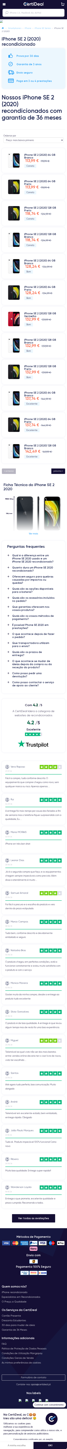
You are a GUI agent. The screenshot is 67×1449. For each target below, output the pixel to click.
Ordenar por (9, 135)
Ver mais (33, 533)
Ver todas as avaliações (33, 1218)
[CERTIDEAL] (33, 4)
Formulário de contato (33, 1377)
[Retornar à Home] (3, 28)
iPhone (28, 28)
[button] (33, 21)
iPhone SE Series (43, 28)
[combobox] (33, 13)
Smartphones (14, 28)
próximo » (58, 471)
